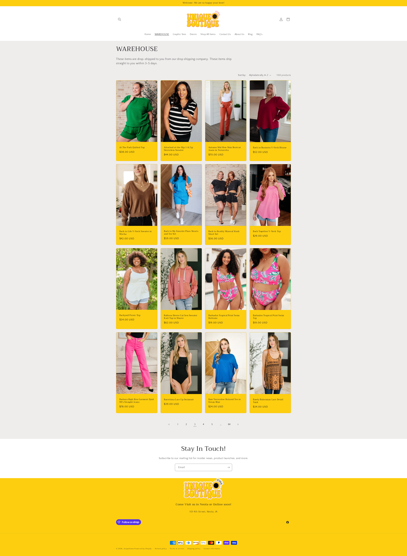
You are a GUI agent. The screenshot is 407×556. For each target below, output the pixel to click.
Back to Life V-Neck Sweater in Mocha (135, 233)
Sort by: (242, 75)
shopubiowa (129, 549)
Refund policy (161, 548)
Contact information (212, 548)
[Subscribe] (228, 467)
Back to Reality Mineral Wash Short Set (224, 233)
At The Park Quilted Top (132, 147)
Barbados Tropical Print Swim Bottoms (224, 317)
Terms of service (177, 548)
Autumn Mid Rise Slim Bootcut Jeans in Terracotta (224, 149)
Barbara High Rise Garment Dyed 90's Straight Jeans (136, 401)
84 (229, 424)
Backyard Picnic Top (129, 315)
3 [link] (195, 424)
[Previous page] (169, 424)
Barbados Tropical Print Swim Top (268, 317)
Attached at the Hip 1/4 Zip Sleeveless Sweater (178, 149)
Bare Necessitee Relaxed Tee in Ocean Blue (224, 401)
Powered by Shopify (143, 549)
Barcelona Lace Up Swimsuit (179, 399)
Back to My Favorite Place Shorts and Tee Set (181, 232)
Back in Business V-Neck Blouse (270, 147)
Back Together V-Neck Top (267, 231)
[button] (119, 19)
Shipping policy (193, 548)
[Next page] (237, 424)
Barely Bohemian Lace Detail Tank (268, 401)
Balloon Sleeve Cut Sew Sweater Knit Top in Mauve (180, 317)
